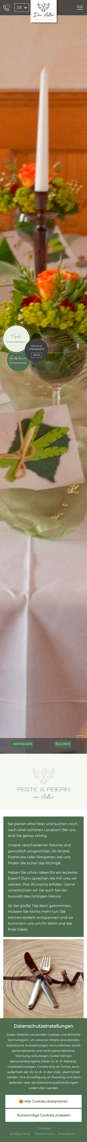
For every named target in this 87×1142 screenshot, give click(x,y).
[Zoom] (43, 377)
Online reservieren (15, 342)
